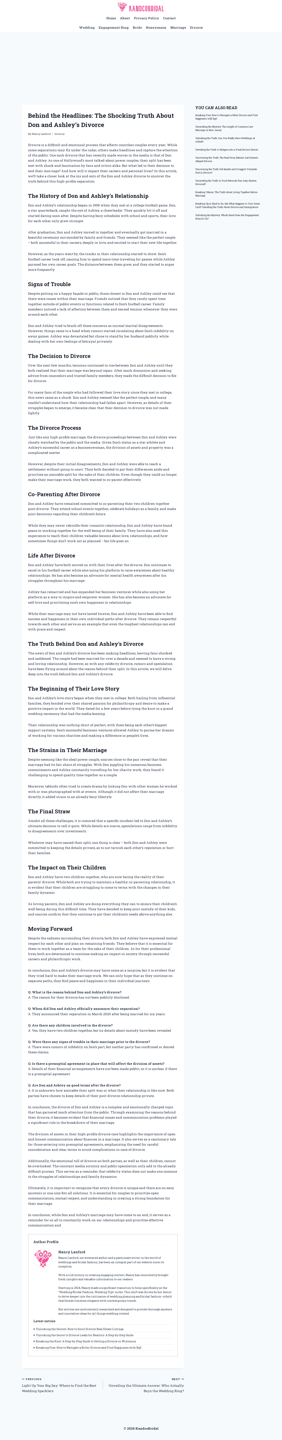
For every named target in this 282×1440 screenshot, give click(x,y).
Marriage (178, 27)
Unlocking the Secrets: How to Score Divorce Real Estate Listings (80, 1329)
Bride (137, 27)
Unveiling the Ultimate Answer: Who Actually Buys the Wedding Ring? (146, 1385)
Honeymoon (156, 27)
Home (111, 18)
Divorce (196, 27)
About (125, 18)
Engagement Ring (114, 27)
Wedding (87, 27)
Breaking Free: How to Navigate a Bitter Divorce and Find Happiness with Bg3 (88, 1347)
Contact (169, 18)
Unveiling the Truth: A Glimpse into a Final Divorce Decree (226, 149)
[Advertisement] (141, 61)
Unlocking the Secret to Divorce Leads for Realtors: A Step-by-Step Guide (85, 1335)
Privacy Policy (146, 18)
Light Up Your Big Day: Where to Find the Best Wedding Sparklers (59, 1385)
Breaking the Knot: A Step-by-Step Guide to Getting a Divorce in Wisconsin (86, 1341)
